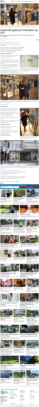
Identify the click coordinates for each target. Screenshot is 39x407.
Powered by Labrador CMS (19, 405)
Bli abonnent (31, 1)
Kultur (19, 1)
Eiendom (26, 1)
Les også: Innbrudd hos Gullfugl (5, 58)
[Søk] (37, 1)
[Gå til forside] (3, 1)
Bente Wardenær (32, 395)
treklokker (2, 181)
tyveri (13, 181)
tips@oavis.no (22, 396)
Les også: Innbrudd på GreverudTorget (6, 129)
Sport (16, 1)
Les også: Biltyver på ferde (4, 174)
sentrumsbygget (17, 181)
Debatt (22, 1)
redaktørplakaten (3, 400)
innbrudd (9, 181)
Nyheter (12, 1)
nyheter (6, 181)
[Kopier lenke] (38, 39)
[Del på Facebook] (36, 39)
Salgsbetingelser (32, 398)
